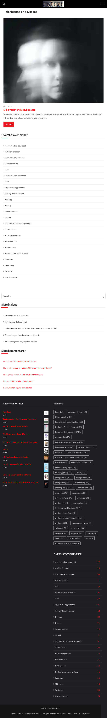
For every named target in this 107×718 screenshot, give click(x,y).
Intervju (8, 205)
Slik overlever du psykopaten (19, 109)
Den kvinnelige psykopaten (69, 442)
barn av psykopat (77, 412)
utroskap (75, 538)
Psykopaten (10, 247)
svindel (91, 533)
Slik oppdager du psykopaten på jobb (21, 341)
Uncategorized (11, 277)
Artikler (20, 714)
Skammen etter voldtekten (17, 315)
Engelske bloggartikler (15, 187)
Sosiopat (9, 271)
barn (59, 412)
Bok (6, 169)
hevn (58, 452)
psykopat (61, 503)
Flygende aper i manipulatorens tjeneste (22, 335)
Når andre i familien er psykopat (18, 223)
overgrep (83, 498)
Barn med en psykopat (15, 157)
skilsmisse (77, 528)
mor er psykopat (64, 487)
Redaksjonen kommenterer (17, 253)
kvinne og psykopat (65, 467)
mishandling (82, 482)
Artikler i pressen (12, 152)
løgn (81, 472)
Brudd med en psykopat (15, 175)
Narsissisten (10, 229)
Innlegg (8, 199)
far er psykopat (86, 447)
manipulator (83, 477)
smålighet (60, 533)
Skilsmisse (9, 265)
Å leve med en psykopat (15, 146)
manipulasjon (63, 477)
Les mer (9, 124)
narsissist (61, 493)
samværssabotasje (81, 523)
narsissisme (85, 487)
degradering (62, 437)
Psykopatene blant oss (67, 508)
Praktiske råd (11, 241)
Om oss (77, 714)
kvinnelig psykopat (81, 462)
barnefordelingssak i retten (69, 422)
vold (89, 538)
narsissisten (79, 493)
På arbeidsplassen (13, 235)
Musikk (8, 217)
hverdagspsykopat (77, 452)
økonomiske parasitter (67, 543)
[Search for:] (53, 296)
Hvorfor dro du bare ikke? (16, 322)
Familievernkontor (64, 447)
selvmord (60, 528)
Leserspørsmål (11, 211)
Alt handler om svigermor (23, 381)
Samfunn (9, 259)
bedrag (60, 427)
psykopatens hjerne (65, 513)
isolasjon (61, 462)
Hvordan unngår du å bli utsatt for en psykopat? (31, 368)
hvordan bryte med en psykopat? (71, 457)
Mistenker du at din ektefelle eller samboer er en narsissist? (31, 328)
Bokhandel (86, 714)
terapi (59, 538)
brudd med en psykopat (68, 432)
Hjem (13, 714)
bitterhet (76, 427)
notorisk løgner (63, 498)
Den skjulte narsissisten (25, 361)
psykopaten (80, 503)
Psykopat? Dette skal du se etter (53, 714)
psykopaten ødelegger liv (68, 518)
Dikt (7, 181)
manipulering (62, 482)
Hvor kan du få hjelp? (32, 714)
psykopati (61, 523)
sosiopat (76, 533)
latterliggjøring (63, 472)
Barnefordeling (11, 163)
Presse (69, 714)
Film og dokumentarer (14, 193)
